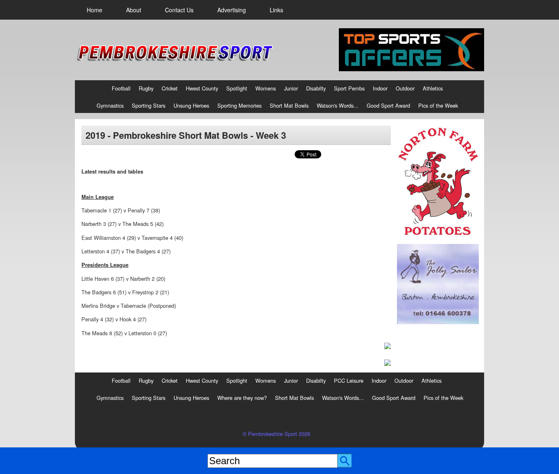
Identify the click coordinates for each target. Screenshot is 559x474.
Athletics (433, 88)
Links (276, 10)
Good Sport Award (388, 105)
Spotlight (236, 88)
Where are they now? (242, 398)
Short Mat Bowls (289, 105)
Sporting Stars (148, 105)
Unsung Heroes (191, 105)
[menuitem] (94, 10)
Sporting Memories (239, 105)
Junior (291, 88)
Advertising (231, 10)
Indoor (380, 88)
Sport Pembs (349, 88)
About (133, 10)
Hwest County (202, 88)
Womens (265, 88)
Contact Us (179, 10)
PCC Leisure (348, 380)
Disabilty (316, 88)
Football (121, 88)
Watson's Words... (337, 105)
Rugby (146, 88)
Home (94, 10)
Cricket (170, 88)
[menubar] (185, 10)
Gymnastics (110, 105)
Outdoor (405, 88)
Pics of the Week (438, 105)
